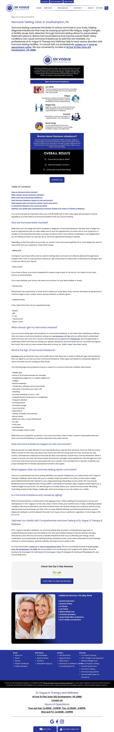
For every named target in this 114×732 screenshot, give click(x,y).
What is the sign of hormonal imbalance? (27, 197)
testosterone (75, 339)
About (91, 8)
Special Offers (42, 658)
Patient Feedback (22, 663)
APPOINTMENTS (56, 2)
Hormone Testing (88, 669)
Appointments (65, 658)
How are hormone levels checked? (24, 192)
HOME (39, 8)
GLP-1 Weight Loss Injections (92, 658)
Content (40, 661)
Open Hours (64, 661)
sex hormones (57, 336)
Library (17, 661)
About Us (18, 655)
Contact (77, 8)
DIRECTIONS (68, 2)
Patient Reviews (21, 666)
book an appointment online (50, 547)
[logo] (18, 8)
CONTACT (45, 2)
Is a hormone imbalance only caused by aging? (29, 206)
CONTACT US (57, 180)
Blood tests (16, 250)
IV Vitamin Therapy (88, 655)
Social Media (42, 655)
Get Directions (65, 655)
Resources (63, 8)
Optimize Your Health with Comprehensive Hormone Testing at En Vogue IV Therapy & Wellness (47, 209)
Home (12, 17)
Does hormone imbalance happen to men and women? (32, 200)
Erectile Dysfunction (89, 666)
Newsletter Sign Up (44, 663)
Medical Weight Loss (89, 661)
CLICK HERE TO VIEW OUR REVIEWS (57, 581)
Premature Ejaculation (90, 672)
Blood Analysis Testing (90, 663)
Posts (17, 658)
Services (48, 8)
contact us (80, 44)
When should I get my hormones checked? (27, 195)
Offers (99, 8)
